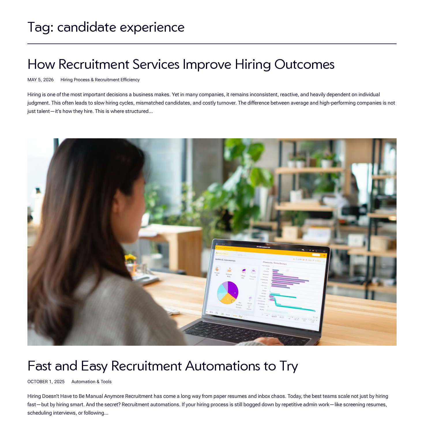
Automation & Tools (92, 381)
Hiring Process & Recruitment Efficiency (100, 79)
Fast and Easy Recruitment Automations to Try (162, 365)
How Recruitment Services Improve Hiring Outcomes (180, 63)
